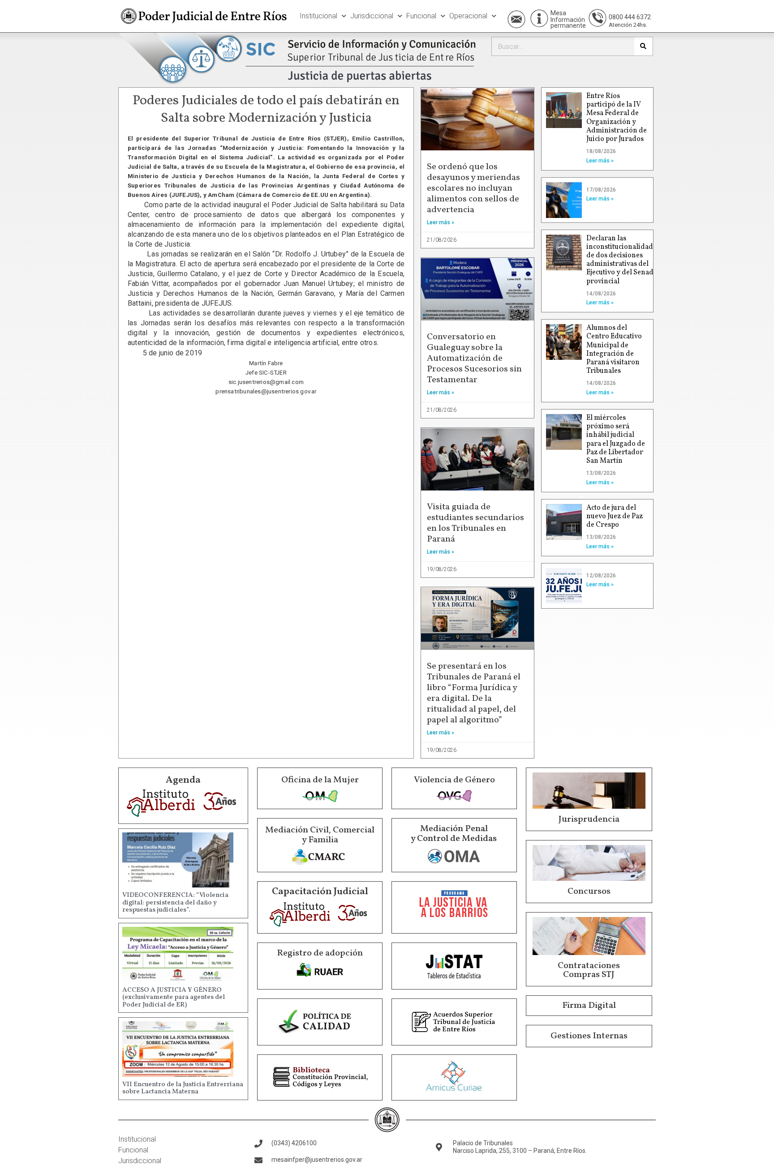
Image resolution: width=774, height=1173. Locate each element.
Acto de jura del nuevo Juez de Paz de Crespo (614, 516)
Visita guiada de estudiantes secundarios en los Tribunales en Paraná (475, 523)
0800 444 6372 (630, 17)
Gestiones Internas (589, 1036)
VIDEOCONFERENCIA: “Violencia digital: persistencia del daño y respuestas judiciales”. (175, 903)
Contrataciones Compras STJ (589, 970)
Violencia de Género (454, 780)
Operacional (468, 16)
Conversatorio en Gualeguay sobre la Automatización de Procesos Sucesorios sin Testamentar (474, 358)
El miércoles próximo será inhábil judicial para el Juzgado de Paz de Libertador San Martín (615, 439)
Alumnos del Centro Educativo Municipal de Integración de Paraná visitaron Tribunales (614, 349)
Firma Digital (589, 1005)
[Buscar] (643, 46)
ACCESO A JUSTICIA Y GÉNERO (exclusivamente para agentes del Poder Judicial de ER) (173, 997)
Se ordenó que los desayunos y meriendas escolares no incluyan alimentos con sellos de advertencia (473, 188)
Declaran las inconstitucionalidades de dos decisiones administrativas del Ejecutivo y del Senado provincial (623, 260)
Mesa (558, 13)
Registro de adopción (320, 953)
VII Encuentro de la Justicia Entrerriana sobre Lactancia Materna (182, 1088)
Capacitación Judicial (320, 892)
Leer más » (440, 222)
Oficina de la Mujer (320, 780)
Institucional (318, 16)
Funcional (421, 16)
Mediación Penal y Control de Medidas (454, 834)
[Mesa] (539, 18)
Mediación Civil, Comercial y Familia (319, 835)
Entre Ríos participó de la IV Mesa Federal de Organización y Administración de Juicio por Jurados (616, 117)
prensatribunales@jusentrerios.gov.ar (265, 391)
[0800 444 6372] (597, 18)
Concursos (589, 891)
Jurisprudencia (589, 819)
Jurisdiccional (371, 16)
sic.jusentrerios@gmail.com (266, 382)
